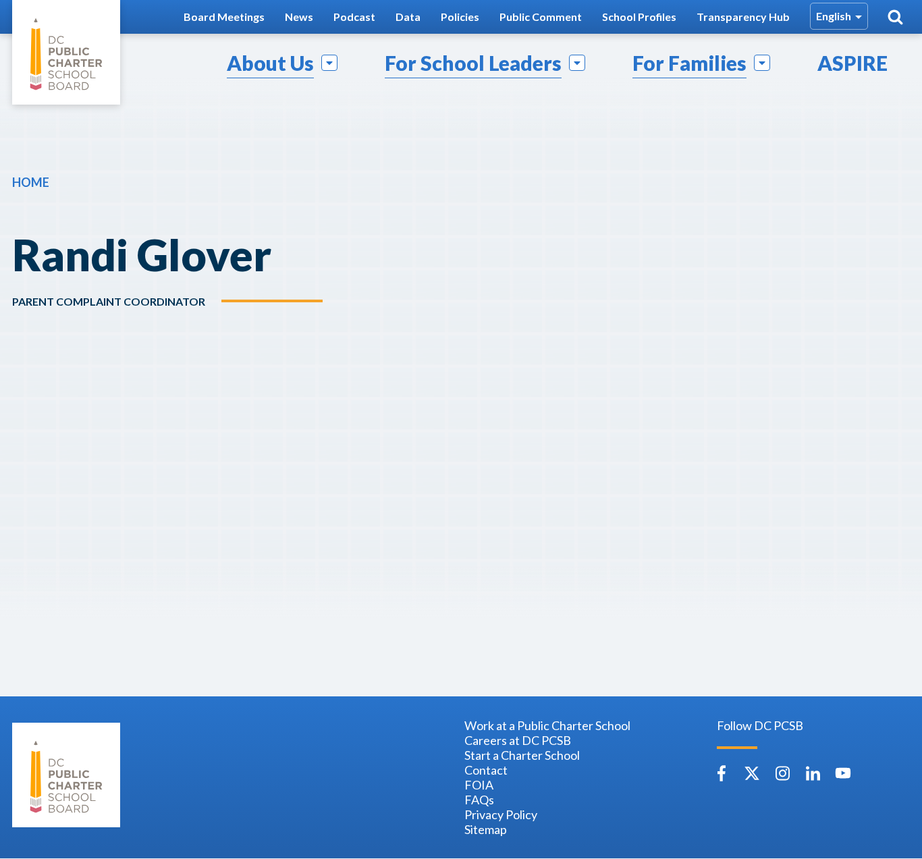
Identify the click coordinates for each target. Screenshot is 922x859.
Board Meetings (224, 16)
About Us (270, 63)
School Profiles (639, 16)
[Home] (66, 52)
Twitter (752, 773)
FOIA (478, 784)
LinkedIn (813, 773)
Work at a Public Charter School (547, 725)
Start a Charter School (522, 755)
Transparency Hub (743, 16)
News (299, 16)
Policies (460, 16)
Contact (486, 770)
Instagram (782, 773)
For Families (689, 63)
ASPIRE (852, 63)
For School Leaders (473, 63)
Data (408, 16)
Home (30, 182)
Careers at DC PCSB (517, 740)
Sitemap (485, 829)
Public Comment (540, 16)
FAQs (479, 799)
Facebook (721, 773)
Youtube (843, 773)
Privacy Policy (500, 814)
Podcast (354, 16)
